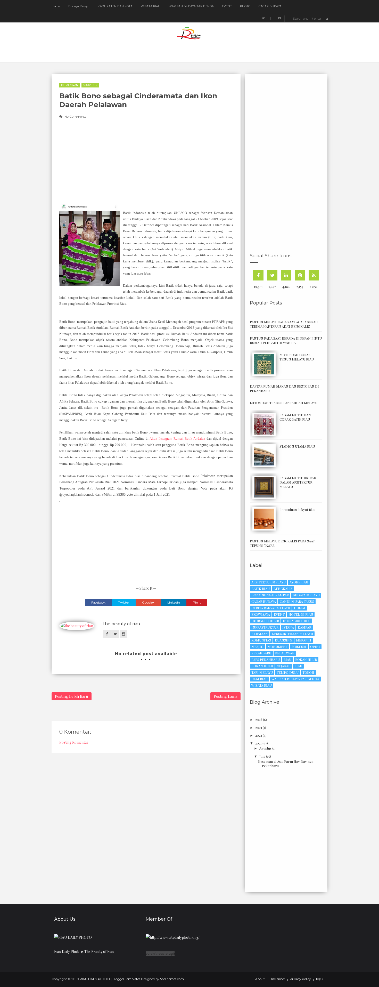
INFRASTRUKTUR (264, 627)
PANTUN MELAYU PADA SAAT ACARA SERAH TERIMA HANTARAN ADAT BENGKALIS (284, 324)
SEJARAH (284, 666)
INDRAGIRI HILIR (265, 621)
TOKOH (308, 672)
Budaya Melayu (78, 6)
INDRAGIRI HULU (296, 621)
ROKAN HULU (262, 666)
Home (56, 6)
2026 (258, 719)
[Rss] (314, 275)
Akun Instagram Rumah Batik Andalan (177, 438)
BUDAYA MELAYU (306, 595)
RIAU (287, 659)
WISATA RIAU (150, 6)
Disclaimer (277, 979)
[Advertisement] (188, 165)
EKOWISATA (260, 614)
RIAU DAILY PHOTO (95, 979)
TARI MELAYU (262, 672)
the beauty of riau (121, 623)
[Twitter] (272, 275)
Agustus (265, 748)
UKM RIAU (259, 679)
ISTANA (288, 627)
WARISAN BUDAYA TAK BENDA (191, 6)
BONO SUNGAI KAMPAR (270, 595)
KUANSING (283, 640)
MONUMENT (277, 646)
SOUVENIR (90, 85)
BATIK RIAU (260, 588)
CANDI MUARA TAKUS (297, 601)
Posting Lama (225, 696)
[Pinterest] (300, 275)
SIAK (298, 666)
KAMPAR (304, 627)
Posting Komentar (73, 742)
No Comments (75, 116)
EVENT (227, 6)
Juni (262, 756)
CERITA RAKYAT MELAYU (270, 608)
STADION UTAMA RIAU (297, 446)
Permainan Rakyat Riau (297, 509)
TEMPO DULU (288, 672)
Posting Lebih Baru (71, 696)
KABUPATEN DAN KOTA (115, 6)
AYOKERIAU (299, 582)
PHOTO (245, 6)
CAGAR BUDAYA (270, 6)
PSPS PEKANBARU (265, 659)
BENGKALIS (283, 588)
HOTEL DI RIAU (301, 614)
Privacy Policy (300, 979)
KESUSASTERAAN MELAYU (292, 633)
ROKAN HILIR (306, 659)
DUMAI (299, 608)
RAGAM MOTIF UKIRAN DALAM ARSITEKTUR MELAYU (297, 482)
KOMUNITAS (261, 640)
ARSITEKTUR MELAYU (268, 582)
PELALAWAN (69, 85)
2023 (258, 727)
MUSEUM (299, 646)
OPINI (315, 646)
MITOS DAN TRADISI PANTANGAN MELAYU (283, 402)
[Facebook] (258, 275)
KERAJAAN (259, 633)
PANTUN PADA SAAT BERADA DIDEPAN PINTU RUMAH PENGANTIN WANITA (286, 340)
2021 (258, 743)
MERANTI (303, 640)
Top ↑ (320, 979)
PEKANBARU (261, 653)
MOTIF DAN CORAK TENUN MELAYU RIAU (296, 356)
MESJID (257, 646)
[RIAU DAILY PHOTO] (73, 936)
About (260, 979)
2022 (258, 735)
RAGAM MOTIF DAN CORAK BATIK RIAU (295, 417)
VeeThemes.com (172, 979)
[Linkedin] (286, 275)
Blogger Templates (126, 979)
